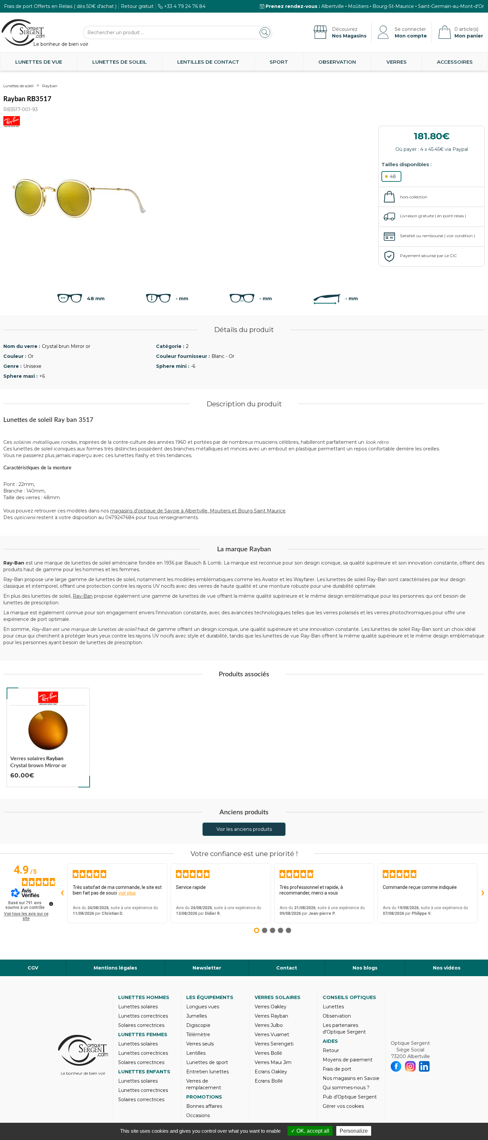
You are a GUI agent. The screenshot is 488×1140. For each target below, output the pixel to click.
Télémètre (198, 1035)
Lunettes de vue (38, 62)
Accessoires (455, 62)
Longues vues (202, 1007)
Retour (331, 1050)
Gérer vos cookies (343, 1106)
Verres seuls (200, 1044)
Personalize (354, 1131)
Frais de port (337, 1069)
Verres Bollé (268, 1053)
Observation (337, 62)
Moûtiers (358, 6)
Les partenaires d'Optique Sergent (344, 1028)
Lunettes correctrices (143, 1016)
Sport (279, 62)
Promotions (204, 1097)
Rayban (49, 85)
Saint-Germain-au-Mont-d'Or (451, 6)
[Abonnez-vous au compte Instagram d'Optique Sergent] (410, 1066)
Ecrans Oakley (271, 1072)
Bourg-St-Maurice (393, 6)
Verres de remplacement (203, 1084)
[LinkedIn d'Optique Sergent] (424, 1066)
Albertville (332, 6)
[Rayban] (48, 698)
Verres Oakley (270, 1007)
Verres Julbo (269, 1025)
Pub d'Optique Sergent (350, 1097)
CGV (33, 968)
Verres (396, 62)
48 (393, 176)
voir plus (127, 893)
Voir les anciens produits (244, 829)
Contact (286, 968)
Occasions (198, 1115)
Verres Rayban (271, 1016)
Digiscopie (198, 1025)
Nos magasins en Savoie (351, 1078)
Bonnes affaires (204, 1106)
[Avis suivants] (482, 893)
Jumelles (196, 1016)
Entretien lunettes (207, 1072)
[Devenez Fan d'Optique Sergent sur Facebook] (396, 1066)
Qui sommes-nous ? (346, 1088)
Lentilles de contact (208, 62)
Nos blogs (365, 968)
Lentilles (195, 1053)
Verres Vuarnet (272, 1035)
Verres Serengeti (274, 1044)
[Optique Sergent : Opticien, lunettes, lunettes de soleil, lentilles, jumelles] (23, 32)
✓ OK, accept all (310, 1131)
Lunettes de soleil (119, 62)
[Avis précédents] (62, 893)
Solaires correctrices (141, 1025)
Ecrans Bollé (269, 1081)
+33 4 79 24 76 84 (184, 6)
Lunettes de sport (207, 1062)
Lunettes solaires (138, 1007)
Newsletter (207, 968)
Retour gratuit (137, 6)
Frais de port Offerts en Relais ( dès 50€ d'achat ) (60, 6)
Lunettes (333, 1007)
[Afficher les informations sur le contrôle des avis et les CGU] (51, 903)
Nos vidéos (446, 968)
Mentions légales (115, 968)
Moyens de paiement (347, 1060)
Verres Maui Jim (273, 1062)
